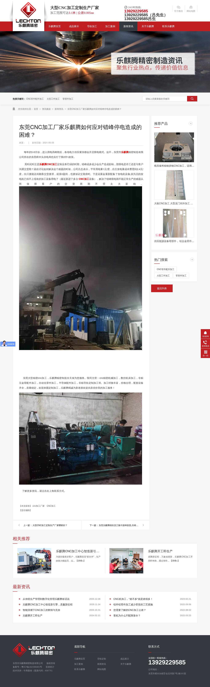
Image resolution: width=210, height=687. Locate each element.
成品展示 (74, 26)
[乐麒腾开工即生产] (126, 560)
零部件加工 (68, 98)
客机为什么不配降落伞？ (127, 615)
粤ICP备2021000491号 (31, 667)
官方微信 (178, 11)
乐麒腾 (125, 152)
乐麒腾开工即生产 (160, 551)
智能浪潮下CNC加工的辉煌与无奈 (41, 610)
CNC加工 (52, 164)
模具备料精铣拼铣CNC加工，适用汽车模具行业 (174, 165)
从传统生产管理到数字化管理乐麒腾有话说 (46, 599)
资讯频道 (46, 108)
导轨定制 (101, 659)
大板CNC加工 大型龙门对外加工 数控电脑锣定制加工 (174, 203)
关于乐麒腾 (148, 26)
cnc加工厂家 (39, 505)
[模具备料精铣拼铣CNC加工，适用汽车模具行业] (174, 147)
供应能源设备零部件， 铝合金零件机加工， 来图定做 (174, 241)
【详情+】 (80, 560)
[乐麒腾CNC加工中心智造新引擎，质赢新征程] (34, 560)
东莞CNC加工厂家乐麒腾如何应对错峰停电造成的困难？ (94, 108)
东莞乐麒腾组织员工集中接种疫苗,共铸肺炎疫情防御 (119, 525)
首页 (36, 108)
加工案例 (110, 26)
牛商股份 (28, 671)
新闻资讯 (128, 26)
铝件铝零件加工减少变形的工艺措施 (133, 604)
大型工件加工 (53, 98)
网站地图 (191, 11)
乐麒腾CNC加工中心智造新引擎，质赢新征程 (78, 551)
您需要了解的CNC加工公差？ (129, 610)
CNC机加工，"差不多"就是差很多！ (133, 599)
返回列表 (162, 288)
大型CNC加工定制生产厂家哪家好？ (50, 525)
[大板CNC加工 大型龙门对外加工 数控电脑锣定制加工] (174, 185)
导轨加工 (92, 26)
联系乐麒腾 (168, 26)
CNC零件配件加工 (35, 98)
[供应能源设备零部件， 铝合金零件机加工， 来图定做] (174, 223)
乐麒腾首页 (54, 26)
